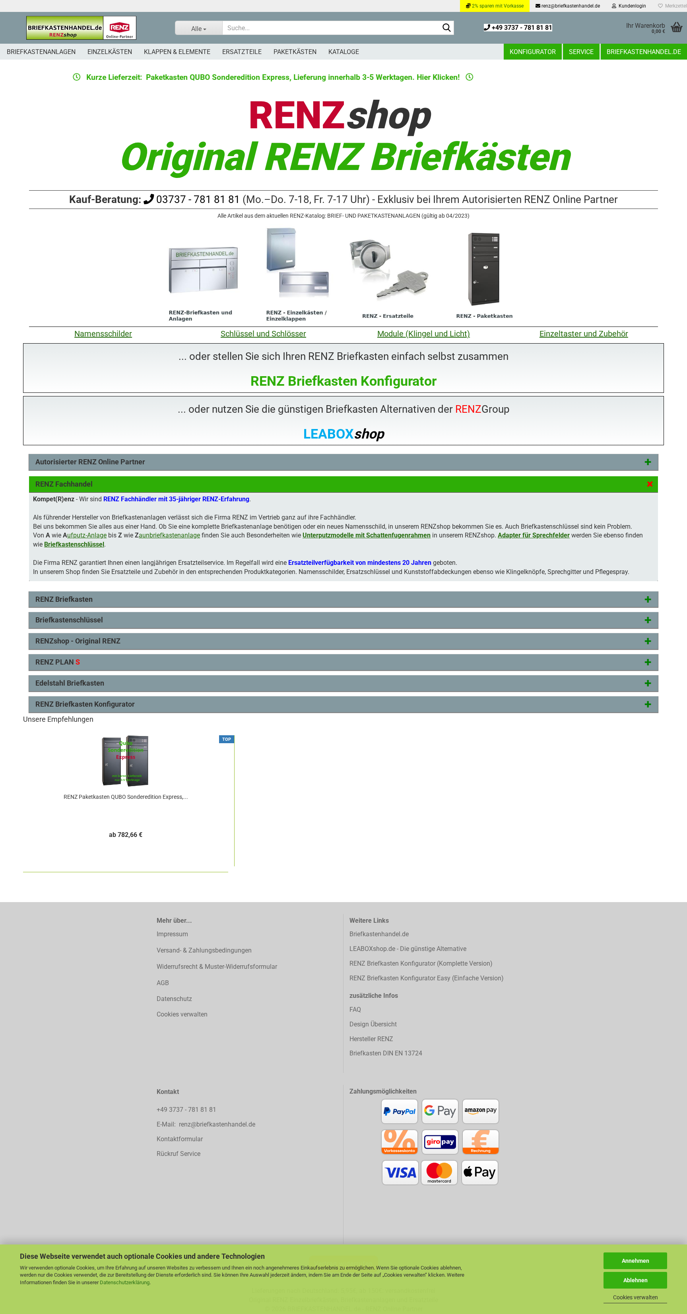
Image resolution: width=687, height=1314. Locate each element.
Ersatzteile (242, 52)
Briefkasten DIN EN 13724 (385, 1053)
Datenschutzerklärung (124, 1282)
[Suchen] (446, 28)
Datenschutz (174, 999)
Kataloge (343, 52)
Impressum (172, 934)
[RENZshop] (81, 28)
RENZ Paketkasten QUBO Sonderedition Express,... (126, 797)
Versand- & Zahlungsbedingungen (204, 950)
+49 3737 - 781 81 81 (521, 27)
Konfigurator (533, 52)
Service (581, 52)
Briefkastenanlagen (41, 52)
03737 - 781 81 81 (197, 199)
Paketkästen (295, 52)
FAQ (355, 1009)
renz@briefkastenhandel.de (570, 6)
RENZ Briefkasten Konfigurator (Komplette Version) (421, 963)
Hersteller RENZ (371, 1039)
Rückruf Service (178, 1153)
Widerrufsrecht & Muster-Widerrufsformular (217, 966)
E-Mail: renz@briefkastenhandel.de (206, 1124)
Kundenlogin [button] (631, 6)
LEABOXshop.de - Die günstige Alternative (407, 949)
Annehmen (635, 1261)
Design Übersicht (373, 1024)
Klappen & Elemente (177, 52)
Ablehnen (635, 1280)
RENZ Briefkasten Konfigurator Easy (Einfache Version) (426, 978)
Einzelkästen (109, 52)
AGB (163, 983)
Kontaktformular (180, 1139)
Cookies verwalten (635, 1297)
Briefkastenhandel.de (644, 52)
